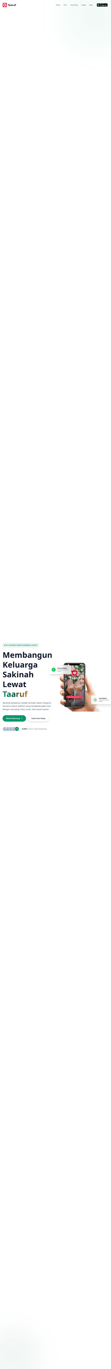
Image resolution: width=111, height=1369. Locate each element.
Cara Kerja (74, 5)
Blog (91, 5)
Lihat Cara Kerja (38, 718)
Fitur (65, 5)
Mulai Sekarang (13, 718)
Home (58, 5)
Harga (83, 5)
